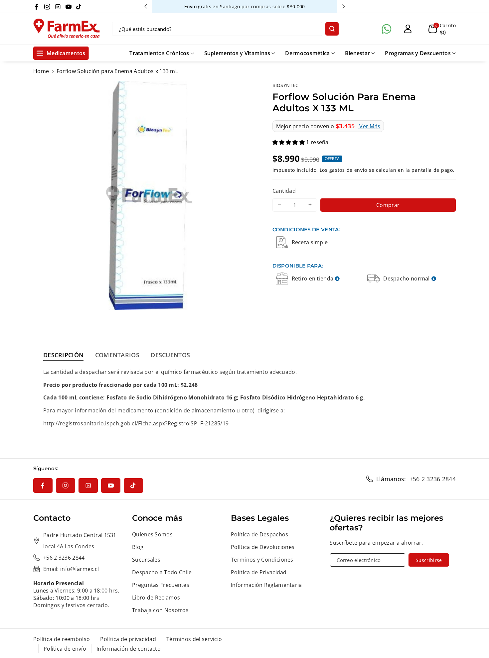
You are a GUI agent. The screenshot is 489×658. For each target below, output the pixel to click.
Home (41, 71)
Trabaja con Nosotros (160, 610)
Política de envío (65, 648)
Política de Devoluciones (262, 547)
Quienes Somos (152, 534)
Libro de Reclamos (156, 597)
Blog (137, 547)
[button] (442, 29)
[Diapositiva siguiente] (343, 6)
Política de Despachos (259, 534)
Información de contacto (128, 648)
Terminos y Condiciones (262, 559)
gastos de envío (348, 170)
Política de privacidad (128, 639)
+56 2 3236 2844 (432, 479)
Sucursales (146, 559)
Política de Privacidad (259, 572)
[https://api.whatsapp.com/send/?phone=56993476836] (386, 29)
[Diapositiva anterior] (145, 6)
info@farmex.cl (79, 569)
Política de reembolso (61, 639)
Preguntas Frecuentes (160, 585)
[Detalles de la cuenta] (408, 29)
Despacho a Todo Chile (162, 572)
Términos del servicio (194, 639)
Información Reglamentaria (266, 585)
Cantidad (284, 190)
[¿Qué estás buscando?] (332, 29)
